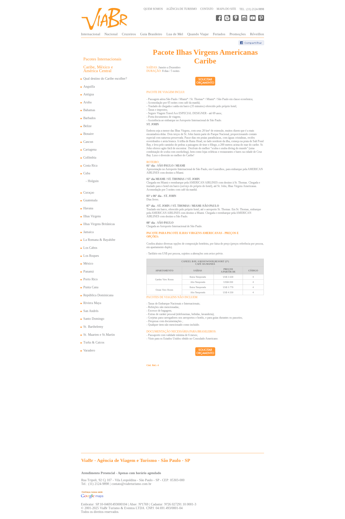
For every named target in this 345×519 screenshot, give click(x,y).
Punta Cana (90, 287)
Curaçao (88, 192)
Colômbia (89, 157)
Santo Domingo (93, 318)
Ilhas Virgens (92, 216)
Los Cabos (90, 248)
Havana (88, 208)
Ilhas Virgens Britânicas (99, 224)
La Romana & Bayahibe (99, 240)
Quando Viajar (198, 34)
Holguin (93, 181)
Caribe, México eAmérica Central (98, 69)
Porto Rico (90, 279)
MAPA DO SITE (226, 9)
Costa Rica (90, 165)
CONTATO (206, 9)
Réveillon (257, 34)
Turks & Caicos (93, 342)
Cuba (86, 173)
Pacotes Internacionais (102, 59)
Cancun (88, 142)
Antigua (88, 94)
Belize (87, 126)
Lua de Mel (174, 34)
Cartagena (89, 149)
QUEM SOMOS (153, 9)
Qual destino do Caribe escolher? (105, 78)
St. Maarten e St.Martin (99, 334)
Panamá (88, 271)
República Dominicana (98, 295)
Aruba (87, 102)
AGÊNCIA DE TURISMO (181, 9)
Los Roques (91, 256)
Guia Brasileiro (151, 34)
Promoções (238, 34)
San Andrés (90, 311)
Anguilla (89, 86)
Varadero (89, 350)
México (88, 263)
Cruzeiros (129, 34)
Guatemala (90, 200)
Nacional (111, 34)
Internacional (90, 34)
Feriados (219, 34)
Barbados (89, 118)
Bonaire (88, 134)
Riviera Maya (92, 303)
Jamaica (88, 232)
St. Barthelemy (93, 326)
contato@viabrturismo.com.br (131, 484)
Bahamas (89, 110)
